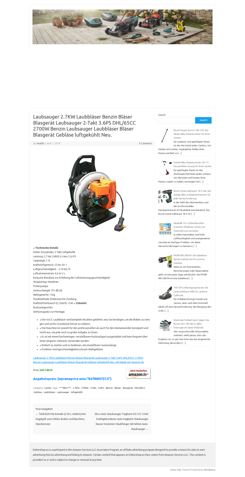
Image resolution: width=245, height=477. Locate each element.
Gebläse (38, 392)
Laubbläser (49, 392)
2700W (84, 388)
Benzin (109, 388)
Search (162, 115)
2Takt (93, 388)
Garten (47, 388)
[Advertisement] (122, 79)
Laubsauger (63, 392)
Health (40, 143)
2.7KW (76, 388)
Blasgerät (128, 388)
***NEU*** (65, 388)
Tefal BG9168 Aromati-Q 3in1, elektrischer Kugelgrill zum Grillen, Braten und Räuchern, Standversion (61, 419)
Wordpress (209, 469)
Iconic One (175, 469)
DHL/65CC (140, 388)
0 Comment (145, 143)
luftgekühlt (77, 392)
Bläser (118, 388)
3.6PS (101, 388)
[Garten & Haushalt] (122, 43)
